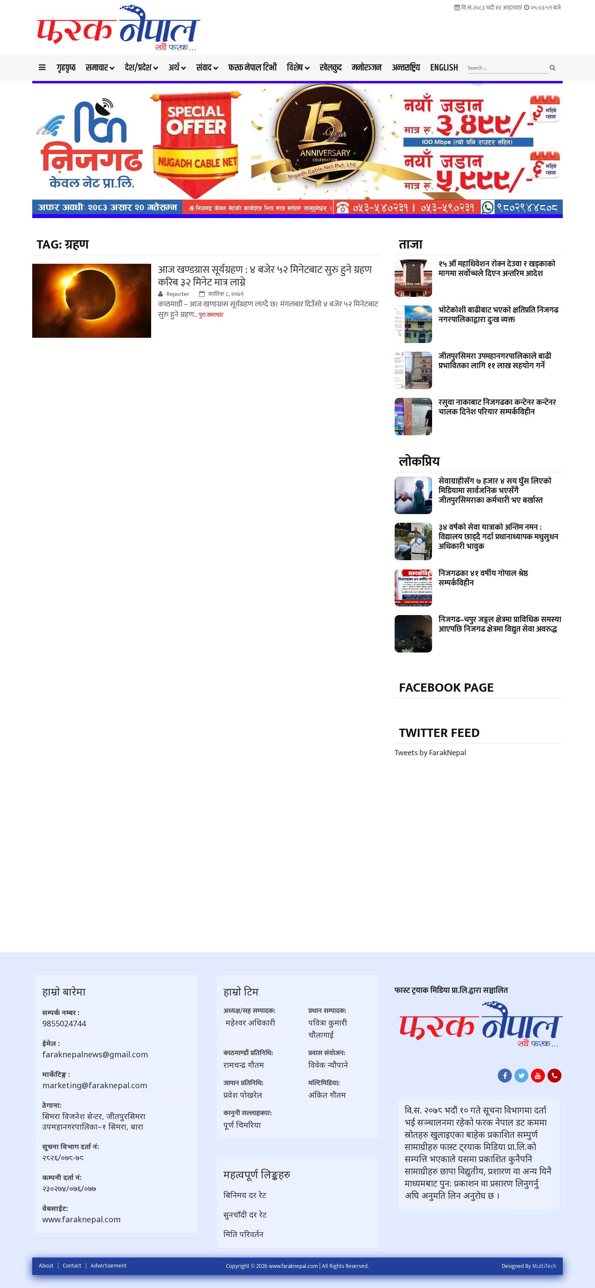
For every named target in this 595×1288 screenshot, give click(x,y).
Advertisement (109, 1266)
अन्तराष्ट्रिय (406, 68)
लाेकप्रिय (419, 462)
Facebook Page (446, 688)
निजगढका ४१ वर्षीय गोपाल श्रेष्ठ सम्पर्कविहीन (483, 578)
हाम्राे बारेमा (64, 991)
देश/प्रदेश (138, 68)
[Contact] (554, 1076)
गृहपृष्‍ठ (66, 68)
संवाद (203, 68)
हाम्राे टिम (241, 991)
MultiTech (544, 1266)
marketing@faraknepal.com (94, 1085)
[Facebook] (505, 1076)
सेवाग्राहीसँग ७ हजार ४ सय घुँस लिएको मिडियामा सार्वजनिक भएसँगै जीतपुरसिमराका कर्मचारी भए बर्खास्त (495, 491)
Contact (72, 1266)
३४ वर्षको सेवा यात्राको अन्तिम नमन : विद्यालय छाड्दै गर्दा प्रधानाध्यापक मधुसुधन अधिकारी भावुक (498, 537)
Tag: (63, 245)
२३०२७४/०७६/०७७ (69, 1188)
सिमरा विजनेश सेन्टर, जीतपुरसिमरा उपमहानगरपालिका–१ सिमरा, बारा (93, 1121)
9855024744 (64, 1023)
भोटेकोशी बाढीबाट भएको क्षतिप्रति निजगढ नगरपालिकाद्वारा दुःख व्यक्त (498, 315)
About (46, 1266)
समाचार (97, 68)
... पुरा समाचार (208, 315)
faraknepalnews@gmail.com (95, 1054)
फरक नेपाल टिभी (253, 68)
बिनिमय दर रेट (244, 1195)
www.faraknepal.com (81, 1219)
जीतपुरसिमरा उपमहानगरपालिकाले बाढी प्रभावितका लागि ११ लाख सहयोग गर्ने (495, 361)
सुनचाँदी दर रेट (245, 1214)
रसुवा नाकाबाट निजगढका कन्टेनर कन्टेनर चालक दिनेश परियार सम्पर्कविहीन (497, 407)
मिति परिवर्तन (243, 1234)
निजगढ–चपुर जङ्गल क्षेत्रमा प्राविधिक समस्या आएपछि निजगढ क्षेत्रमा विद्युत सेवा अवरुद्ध (500, 624)
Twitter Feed (439, 733)
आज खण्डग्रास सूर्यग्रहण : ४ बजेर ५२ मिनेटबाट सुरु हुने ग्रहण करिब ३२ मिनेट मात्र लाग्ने (265, 276)
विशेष (295, 68)
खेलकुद (330, 68)
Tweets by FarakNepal (430, 753)
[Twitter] (521, 1076)
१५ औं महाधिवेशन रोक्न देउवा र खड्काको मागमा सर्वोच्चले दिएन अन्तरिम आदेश (497, 269)
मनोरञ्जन (367, 68)
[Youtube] (538, 1076)
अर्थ (174, 68)
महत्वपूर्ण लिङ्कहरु (256, 1174)
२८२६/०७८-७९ (63, 1157)
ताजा (411, 245)
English (444, 68)
